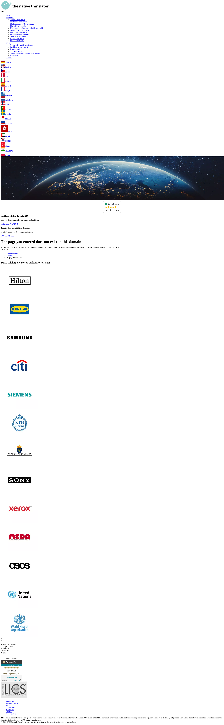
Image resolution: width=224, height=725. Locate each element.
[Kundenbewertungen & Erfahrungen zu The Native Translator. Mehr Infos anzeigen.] (11, 680)
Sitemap (9, 712)
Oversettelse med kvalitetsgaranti (22, 45)
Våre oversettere (16, 51)
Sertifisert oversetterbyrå (19, 47)
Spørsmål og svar (12, 703)
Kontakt (9, 58)
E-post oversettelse (17, 39)
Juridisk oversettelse (17, 20)
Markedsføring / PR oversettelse (22, 24)
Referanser (14, 55)
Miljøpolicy (10, 701)
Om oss (8, 43)
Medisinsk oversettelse (18, 22)
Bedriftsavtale (15, 49)
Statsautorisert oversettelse (20, 30)
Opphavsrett (10, 708)
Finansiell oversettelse (18, 26)
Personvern (10, 710)
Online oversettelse (17, 41)
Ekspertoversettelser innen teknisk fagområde (27, 28)
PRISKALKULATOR (9, 224)
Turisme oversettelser (18, 37)
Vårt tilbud (10, 18)
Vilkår (8, 705)
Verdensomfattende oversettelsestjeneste (25, 53)
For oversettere (11, 714)
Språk (8, 15)
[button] (112, 207)
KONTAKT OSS (7, 236)
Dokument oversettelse (18, 32)
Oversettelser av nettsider (19, 34)
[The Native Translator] (25, 9)
